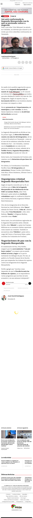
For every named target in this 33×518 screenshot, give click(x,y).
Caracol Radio (7, 4)
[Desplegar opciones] (29, 50)
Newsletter (24, 494)
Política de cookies (24, 499)
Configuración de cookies (8, 501)
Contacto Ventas (16, 494)
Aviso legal (23, 498)
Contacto (8, 494)
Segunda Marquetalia (9, 288)
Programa (17, 4)
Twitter (22, 62)
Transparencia (19, 501)
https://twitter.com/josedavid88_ (16, 56)
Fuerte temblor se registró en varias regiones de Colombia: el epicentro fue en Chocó (10, 462)
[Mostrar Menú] (1, 3)
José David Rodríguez (8, 56)
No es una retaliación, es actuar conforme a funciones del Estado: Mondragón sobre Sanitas (8, 443)
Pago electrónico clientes (12, 496)
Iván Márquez (7, 290)
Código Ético (28, 501)
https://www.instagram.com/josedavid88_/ (18, 56)
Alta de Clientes (23, 496)
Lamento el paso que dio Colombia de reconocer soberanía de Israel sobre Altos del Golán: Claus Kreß (11, 479)
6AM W (13, 16)
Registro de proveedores (13, 498)
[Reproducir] (4, 51)
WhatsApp (30, 62)
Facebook (19, 62)
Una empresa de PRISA (16, 506)
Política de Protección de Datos (11, 499)
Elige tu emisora (27, 4)
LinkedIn (26, 62)
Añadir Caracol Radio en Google (13, 68)
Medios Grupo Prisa (16, 510)
